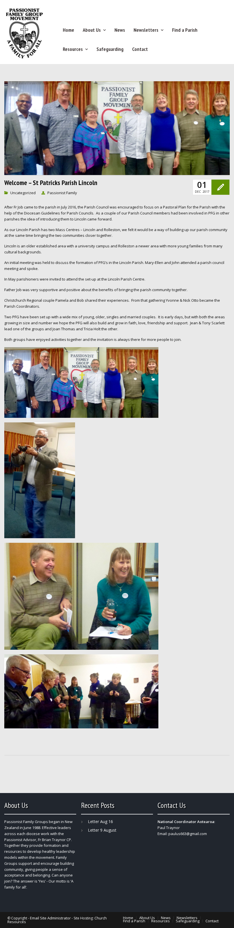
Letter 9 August (102, 830)
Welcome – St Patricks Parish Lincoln (50, 182)
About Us (92, 30)
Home (68, 30)
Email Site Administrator (50, 918)
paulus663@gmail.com (187, 833)
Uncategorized (23, 192)
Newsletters (146, 30)
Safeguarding (110, 49)
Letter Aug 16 (100, 821)
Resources (73, 49)
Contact (140, 49)
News (119, 30)
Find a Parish (184, 30)
